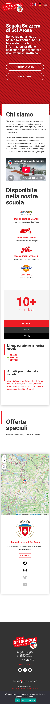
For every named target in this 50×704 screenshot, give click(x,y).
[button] (46, 4)
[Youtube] (30, 670)
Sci (23, 384)
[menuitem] (31, 4)
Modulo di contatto (25, 664)
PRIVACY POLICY (28, 700)
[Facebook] (20, 670)
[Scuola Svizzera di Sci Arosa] (25, 482)
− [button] (4, 460)
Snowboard (22, 386)
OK (17, 700)
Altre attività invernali (15, 381)
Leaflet (18, 514)
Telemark (30, 389)
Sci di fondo (16, 384)
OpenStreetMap (35, 514)
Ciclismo (28, 381)
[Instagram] (25, 670)
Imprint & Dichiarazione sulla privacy (25, 688)
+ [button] (4, 456)
